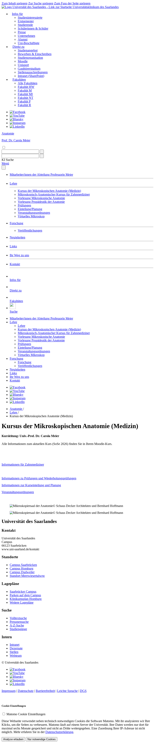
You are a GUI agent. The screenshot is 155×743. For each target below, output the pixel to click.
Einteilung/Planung (30, 209)
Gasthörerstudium (29, 68)
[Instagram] (17, 123)
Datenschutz (26, 691)
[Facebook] (17, 112)
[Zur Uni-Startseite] (37, 7)
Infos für (17, 14)
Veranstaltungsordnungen (34, 212)
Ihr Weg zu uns (19, 255)
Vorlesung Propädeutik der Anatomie (41, 201)
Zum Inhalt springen (14, 3)
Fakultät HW (26, 87)
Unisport (23, 65)
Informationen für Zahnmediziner (23, 464)
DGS (83, 691)
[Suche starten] (42, 152)
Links (13, 246)
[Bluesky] (16, 119)
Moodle (23, 61)
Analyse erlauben (13, 739)
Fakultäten (19, 79)
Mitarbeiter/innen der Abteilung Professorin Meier (41, 174)
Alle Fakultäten (27, 83)
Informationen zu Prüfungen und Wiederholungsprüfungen (39, 478)
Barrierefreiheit (45, 691)
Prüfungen (24, 205)
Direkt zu (18, 46)
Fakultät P (24, 101)
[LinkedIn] (17, 126)
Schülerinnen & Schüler (33, 28)
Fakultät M (25, 90)
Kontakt (15, 264)
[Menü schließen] (4, 167)
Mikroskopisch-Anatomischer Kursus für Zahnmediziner (54, 194)
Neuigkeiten (17, 237)
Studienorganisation (30, 57)
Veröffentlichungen (30, 230)
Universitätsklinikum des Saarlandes (96, 7)
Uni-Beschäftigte (28, 43)
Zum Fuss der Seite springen (72, 3)
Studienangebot (28, 50)
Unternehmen (26, 35)
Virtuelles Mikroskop (31, 216)
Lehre (13, 183)
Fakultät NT (25, 97)
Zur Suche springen (40, 3)
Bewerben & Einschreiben (34, 54)
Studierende (25, 25)
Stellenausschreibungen (33, 72)
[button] (8, 159)
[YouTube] (17, 115)
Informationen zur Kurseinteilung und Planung (31, 485)
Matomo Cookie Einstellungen (25, 714)
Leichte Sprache (67, 691)
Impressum (9, 691)
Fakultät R (24, 105)
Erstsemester (26, 21)
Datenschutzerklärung (59, 732)
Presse (22, 32)
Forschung (16, 223)
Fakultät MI (25, 94)
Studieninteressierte (30, 17)
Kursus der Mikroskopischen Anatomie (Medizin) (49, 190)
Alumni (22, 39)
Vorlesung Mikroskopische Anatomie (41, 198)
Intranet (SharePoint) (31, 76)
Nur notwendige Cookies (41, 739)
